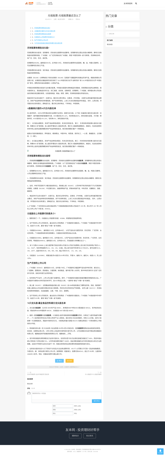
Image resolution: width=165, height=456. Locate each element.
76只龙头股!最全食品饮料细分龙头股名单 (48, 43)
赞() (60, 361)
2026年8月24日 (50, 3)
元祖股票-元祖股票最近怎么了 (64, 15)
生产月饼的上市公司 (41, 40)
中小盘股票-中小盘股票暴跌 (93, 374)
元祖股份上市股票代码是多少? (44, 37)
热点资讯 (89, 436)
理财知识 (75, 436)
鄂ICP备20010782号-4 (95, 449)
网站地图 (78, 449)
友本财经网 (128, 3)
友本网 (29, 3)
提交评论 (97, 401)
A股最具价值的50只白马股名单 (44, 31)
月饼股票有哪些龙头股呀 (42, 34)
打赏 (70, 361)
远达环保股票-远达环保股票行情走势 (38, 374)
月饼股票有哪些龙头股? (42, 28)
